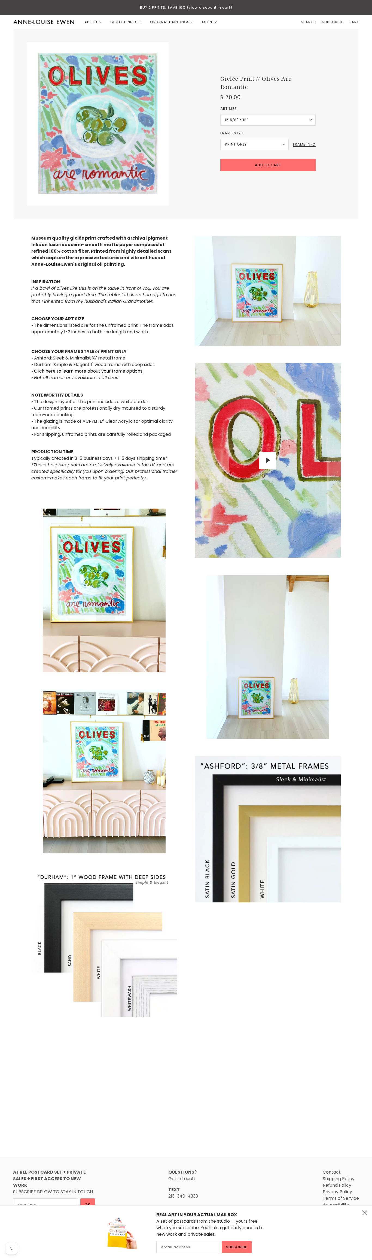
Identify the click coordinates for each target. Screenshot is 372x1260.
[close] (365, 1212)
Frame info (304, 145)
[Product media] (104, 590)
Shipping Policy (339, 1179)
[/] (44, 22)
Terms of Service (341, 1198)
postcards (185, 1221)
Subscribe (236, 1247)
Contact (332, 1172)
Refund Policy (337, 1185)
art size (228, 108)
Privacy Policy (337, 1192)
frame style (232, 133)
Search (308, 22)
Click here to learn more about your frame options (89, 371)
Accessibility (336, 1205)
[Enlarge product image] (104, 124)
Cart (354, 22)
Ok (87, 1204)
